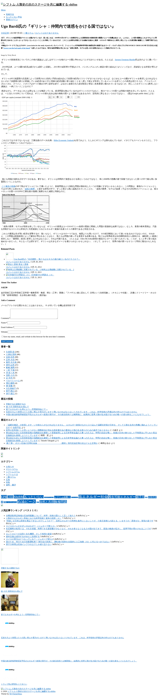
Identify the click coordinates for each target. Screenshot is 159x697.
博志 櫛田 (10, 383)
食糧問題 (60, 501)
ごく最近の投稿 (8, 186)
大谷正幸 (5, 33)
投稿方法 (10, 14)
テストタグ (74, 497)
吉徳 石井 (10, 357)
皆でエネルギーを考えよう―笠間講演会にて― (27, 409)
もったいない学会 (14, 17)
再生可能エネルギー (122, 496)
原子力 (140, 497)
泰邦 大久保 (11, 362)
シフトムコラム (13, 472)
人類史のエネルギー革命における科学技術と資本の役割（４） (34, 518)
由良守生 (17, 427)
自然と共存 (47, 501)
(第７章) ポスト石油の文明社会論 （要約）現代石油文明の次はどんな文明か (52, 443)
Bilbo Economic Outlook (64, 140)
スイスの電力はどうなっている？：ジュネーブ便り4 (29, 539)
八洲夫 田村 (11, 354)
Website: (4, 332)
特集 (8, 482)
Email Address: (7, 327)
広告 (8, 480)
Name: (4, 323)
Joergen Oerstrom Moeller (125, 60)
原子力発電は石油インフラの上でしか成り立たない (29, 544)
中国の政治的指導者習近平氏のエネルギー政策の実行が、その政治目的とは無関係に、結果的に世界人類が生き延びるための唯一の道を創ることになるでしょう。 (78, 414)
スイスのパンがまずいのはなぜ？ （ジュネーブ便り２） (31, 526)
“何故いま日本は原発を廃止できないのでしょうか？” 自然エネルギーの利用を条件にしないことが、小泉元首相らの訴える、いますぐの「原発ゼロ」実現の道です (79, 521)
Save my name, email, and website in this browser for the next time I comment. (34, 337)
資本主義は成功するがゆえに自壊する (23, 536)
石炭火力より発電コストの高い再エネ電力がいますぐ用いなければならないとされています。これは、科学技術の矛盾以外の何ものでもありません (71, 412)
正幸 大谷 (10, 360)
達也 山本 (10, 365)
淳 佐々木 (10, 373)
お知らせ (10, 467)
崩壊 (146, 497)
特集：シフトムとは (10, 502)
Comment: (5, 318)
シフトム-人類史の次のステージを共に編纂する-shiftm (31, 691)
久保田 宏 (10, 352)
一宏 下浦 (10, 370)
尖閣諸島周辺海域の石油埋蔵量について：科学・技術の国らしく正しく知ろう (41, 516)
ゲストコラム (12, 469)
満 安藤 (9, 386)
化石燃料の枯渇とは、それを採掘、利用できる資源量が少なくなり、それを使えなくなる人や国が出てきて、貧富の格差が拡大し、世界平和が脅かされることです (78, 529)
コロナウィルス (49, 497)
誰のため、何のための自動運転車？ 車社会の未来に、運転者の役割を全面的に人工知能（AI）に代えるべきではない (58, 542)
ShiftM (19, 497)
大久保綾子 (11, 388)
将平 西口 (10, 391)
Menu (3, 10)
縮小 (37, 502)
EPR (4, 497)
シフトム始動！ (62, 497)
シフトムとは (12, 474)
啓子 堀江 (10, 394)
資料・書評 (11, 485)
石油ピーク (27, 501)
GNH (10, 496)
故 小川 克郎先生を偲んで (17, 407)
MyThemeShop (15, 694)
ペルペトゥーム (13, 380)
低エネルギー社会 (93, 497)
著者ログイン (12, 20)
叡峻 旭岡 (10, 367)
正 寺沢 (9, 378)
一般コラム (29, 33)
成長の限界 (30, 189)
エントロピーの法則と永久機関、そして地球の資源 (29, 534)
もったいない (34, 496)
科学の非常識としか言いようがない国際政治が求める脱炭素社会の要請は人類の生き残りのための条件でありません (57, 430)
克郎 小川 (10, 375)
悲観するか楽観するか (16, 404)
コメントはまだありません (47, 33)
